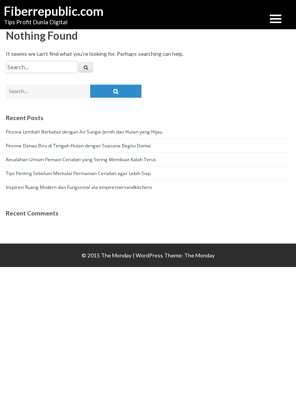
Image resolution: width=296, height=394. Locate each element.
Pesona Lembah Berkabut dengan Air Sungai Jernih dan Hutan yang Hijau (84, 132)
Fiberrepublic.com (42, 11)
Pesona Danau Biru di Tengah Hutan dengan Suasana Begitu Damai (78, 145)
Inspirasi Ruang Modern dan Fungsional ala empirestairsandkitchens (79, 187)
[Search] (86, 67)
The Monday (199, 255)
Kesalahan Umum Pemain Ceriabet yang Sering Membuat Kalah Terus (81, 159)
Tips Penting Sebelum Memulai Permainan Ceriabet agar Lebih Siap (78, 173)
